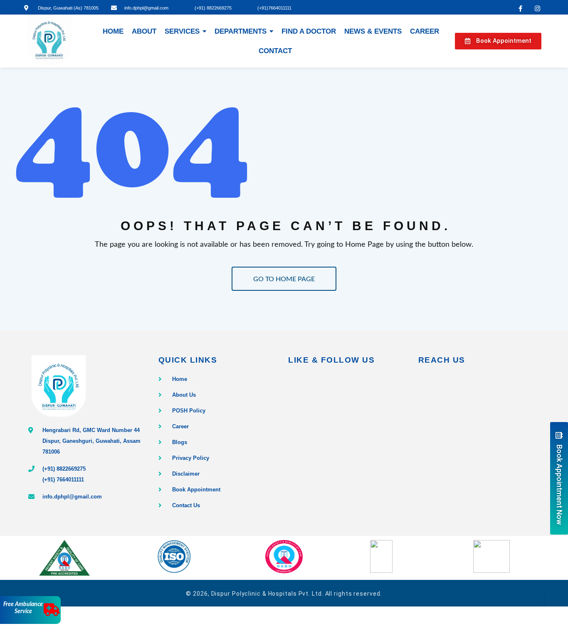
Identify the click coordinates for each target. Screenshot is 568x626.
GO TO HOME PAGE (284, 279)
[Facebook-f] (520, 8)
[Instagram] (537, 8)
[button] (498, 41)
